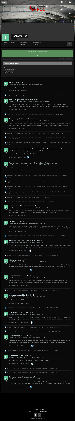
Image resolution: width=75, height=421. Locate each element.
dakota (8, 327)
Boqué (8, 307)
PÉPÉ (8, 142)
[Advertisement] (37, 18)
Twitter (39, 415)
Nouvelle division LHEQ (17, 82)
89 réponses (25, 270)
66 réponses (22, 157)
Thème (36, 411)
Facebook (35, 415)
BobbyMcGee (10, 95)
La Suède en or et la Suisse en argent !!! (22, 206)
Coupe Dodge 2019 (37, 197)
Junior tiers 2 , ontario (16, 221)
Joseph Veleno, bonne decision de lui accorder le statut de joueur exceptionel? (48, 142)
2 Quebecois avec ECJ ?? (40, 255)
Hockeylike (9, 235)
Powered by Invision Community (38, 418)
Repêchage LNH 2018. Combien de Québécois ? (43, 235)
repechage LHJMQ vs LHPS (39, 201)
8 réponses (22, 215)
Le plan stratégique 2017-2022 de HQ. (22, 276)
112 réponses (23, 250)
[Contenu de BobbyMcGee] (69, 44)
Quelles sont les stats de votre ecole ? (38, 368)
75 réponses (25, 387)
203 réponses (25, 285)
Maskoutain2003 (11, 255)
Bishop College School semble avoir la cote (43, 95)
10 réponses (22, 231)
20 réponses (22, 90)
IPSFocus (41, 409)
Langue (30, 411)
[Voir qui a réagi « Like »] (28, 157)
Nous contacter (43, 411)
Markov (8, 290)
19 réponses (23, 109)
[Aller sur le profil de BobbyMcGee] (6, 84)
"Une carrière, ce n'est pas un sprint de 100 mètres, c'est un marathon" (33, 163)
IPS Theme (34, 409)
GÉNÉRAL (40, 84)
